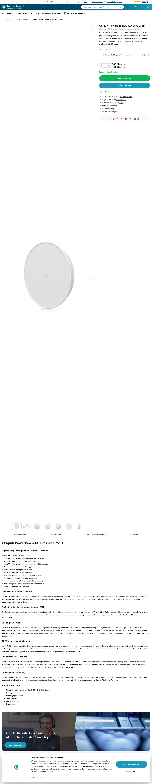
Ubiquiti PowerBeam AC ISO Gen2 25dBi (47, 19)
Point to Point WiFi (21, 19)
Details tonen (36, 778)
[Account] (141, 7)
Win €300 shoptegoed (114, 2)
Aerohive (114, 680)
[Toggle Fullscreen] (92, 26)
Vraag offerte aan (124, 85)
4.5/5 (144, 2)
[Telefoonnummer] (128, 7)
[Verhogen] (109, 65)
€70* (85, 2)
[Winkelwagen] (147, 7)
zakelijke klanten (126, 97)
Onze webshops (97, 2)
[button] (124, 55)
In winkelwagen (124, 78)
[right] (92, 276)
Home (4, 19)
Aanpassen (130, 771)
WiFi (10, 19)
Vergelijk (106, 91)
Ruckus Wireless (102, 680)
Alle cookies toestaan (131, 764)
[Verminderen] (101, 65)
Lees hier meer (15, 745)
